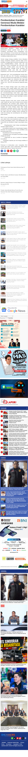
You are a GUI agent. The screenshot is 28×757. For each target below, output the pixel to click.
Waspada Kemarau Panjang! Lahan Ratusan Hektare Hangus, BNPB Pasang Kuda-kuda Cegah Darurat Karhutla (16, 300)
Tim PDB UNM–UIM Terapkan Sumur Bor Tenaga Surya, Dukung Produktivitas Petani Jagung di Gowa (16, 506)
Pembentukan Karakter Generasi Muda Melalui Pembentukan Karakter (13, 23)
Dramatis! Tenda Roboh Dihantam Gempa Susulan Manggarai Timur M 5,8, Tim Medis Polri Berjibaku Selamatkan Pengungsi (16, 254)
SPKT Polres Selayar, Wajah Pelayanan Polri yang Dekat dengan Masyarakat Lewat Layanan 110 (18, 430)
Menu (26, 1)
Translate (10, 318)
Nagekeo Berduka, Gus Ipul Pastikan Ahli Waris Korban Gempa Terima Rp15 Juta (16, 273)
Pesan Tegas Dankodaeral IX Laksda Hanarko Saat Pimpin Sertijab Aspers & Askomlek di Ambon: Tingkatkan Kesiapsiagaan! (15, 294)
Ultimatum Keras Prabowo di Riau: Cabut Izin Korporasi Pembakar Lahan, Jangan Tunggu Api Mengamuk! (16, 207)
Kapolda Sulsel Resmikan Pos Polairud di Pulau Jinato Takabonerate (16, 421)
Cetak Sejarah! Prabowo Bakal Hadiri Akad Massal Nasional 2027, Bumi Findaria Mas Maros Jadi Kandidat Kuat (16, 240)
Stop (9, 30)
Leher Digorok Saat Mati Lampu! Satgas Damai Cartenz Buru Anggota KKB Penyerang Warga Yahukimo (15, 226)
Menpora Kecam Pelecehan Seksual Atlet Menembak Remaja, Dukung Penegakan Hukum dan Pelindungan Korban (13, 696)
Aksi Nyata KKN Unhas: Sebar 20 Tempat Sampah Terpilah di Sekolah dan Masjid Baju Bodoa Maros (16, 513)
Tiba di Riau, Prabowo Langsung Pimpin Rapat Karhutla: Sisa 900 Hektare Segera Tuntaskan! (15, 261)
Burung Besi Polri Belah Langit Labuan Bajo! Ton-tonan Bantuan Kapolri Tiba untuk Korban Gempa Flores (16, 233)
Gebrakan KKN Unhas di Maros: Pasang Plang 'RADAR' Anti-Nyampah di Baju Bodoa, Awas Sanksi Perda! (18, 453)
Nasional (6, 15)
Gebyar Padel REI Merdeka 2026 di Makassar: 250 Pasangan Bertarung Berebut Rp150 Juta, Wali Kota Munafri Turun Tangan (16, 500)
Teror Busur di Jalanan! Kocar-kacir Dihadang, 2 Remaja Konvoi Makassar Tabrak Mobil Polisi (15, 213)
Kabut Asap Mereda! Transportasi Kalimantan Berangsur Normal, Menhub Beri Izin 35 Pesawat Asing (16, 267)
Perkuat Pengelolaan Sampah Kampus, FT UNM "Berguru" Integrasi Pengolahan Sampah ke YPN (18, 448)
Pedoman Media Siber (13, 742)
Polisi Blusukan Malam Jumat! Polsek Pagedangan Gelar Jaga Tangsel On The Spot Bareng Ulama (15, 220)
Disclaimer (8, 744)
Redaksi (4, 742)
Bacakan (4, 30)
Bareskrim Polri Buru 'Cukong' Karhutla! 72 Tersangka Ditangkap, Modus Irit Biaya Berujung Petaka (16, 280)
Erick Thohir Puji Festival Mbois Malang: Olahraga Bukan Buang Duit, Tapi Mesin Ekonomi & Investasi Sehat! (15, 287)
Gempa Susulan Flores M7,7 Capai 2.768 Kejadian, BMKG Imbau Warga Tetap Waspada (18, 412)
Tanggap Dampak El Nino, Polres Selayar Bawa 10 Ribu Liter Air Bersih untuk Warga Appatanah (18, 417)
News (10, 15)
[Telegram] (17, 151)
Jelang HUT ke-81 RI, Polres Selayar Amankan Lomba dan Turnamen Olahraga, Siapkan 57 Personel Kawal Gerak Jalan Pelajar (18, 444)
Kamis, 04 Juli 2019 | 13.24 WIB (6, 28)
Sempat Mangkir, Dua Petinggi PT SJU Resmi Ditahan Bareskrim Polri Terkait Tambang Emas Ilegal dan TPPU (13, 728)
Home (1, 15)
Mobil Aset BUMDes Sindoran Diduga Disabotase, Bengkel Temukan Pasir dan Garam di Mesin (13, 665)
